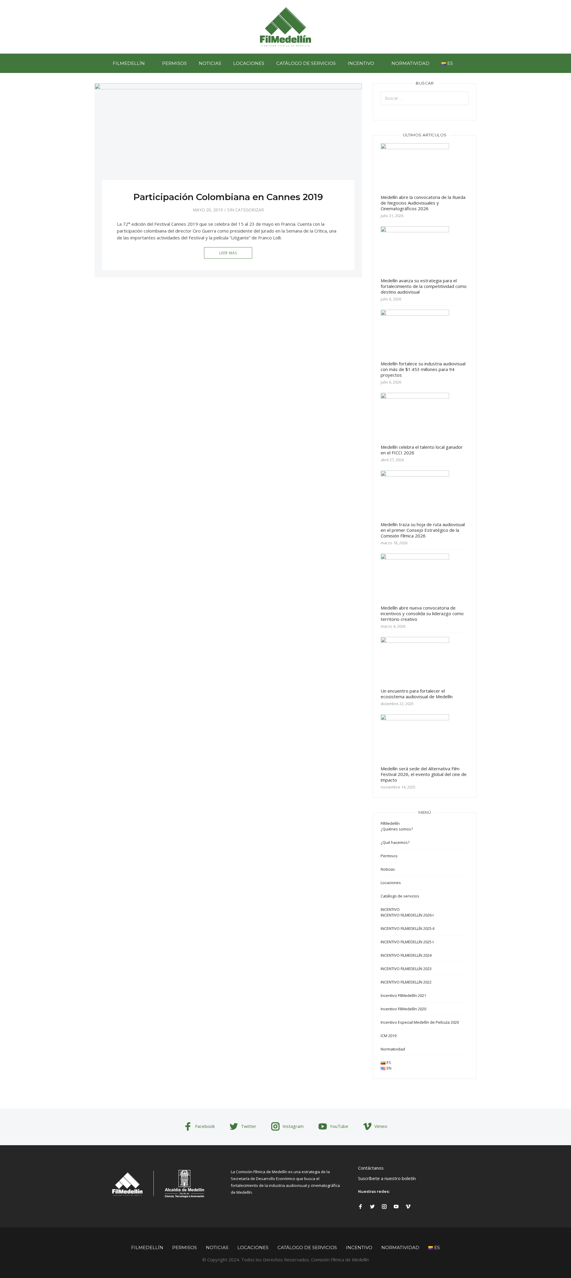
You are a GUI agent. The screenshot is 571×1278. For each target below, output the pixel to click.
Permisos (174, 63)
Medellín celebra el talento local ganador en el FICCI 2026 (422, 450)
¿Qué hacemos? (395, 842)
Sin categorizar (245, 210)
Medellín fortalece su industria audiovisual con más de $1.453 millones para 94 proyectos (423, 369)
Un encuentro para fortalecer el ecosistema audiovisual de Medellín (417, 693)
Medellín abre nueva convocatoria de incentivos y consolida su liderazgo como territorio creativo (422, 613)
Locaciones (248, 63)
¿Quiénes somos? (397, 829)
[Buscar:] (425, 98)
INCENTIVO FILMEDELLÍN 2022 (406, 982)
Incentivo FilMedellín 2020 (403, 1009)
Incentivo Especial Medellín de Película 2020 (420, 1022)
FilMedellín (129, 63)
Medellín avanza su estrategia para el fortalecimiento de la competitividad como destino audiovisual (424, 286)
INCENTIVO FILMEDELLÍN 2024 (406, 955)
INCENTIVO (361, 63)
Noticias (210, 63)
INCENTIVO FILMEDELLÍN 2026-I (407, 915)
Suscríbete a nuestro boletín (387, 1178)
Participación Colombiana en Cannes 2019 (228, 196)
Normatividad (410, 63)
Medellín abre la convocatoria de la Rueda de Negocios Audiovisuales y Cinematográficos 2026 (423, 202)
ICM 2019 (388, 1035)
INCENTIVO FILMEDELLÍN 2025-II (407, 928)
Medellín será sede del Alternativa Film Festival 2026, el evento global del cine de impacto (424, 774)
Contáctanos (371, 1168)
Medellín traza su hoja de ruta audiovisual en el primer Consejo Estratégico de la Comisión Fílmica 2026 (423, 530)
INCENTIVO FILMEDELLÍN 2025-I (407, 942)
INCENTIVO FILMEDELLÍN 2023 (406, 968)
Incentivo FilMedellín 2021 (403, 995)
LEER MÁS (228, 252)
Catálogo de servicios (306, 63)
